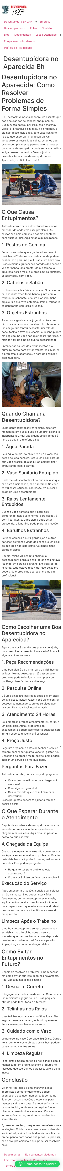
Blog (7, 34)
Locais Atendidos (46, 34)
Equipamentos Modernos (19, 41)
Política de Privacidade (18, 47)
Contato (47, 28)
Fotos (33, 28)
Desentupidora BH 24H (18, 21)
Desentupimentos (14, 28)
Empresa (45, 21)
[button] (37, 1164)
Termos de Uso (13, 1165)
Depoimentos (22, 34)
